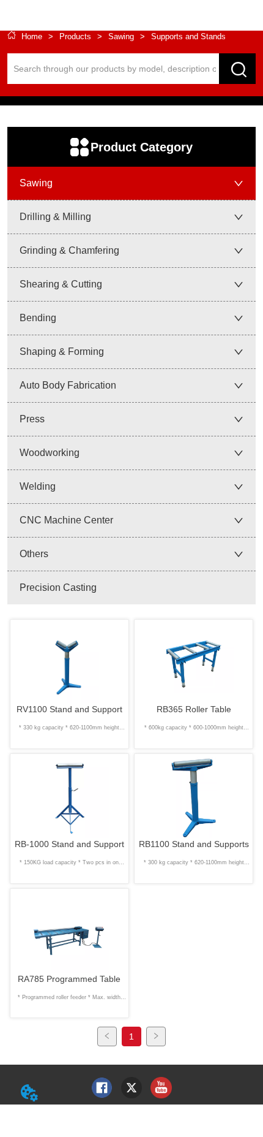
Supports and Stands (188, 36)
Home (31, 36)
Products (75, 36)
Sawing (121, 36)
